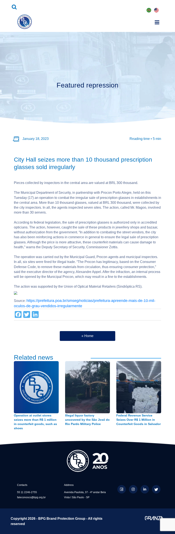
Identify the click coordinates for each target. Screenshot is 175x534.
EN (156, 10)
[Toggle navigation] (157, 21)
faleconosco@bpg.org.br (31, 497)
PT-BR (149, 11)
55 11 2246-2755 (27, 492)
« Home (87, 336)
